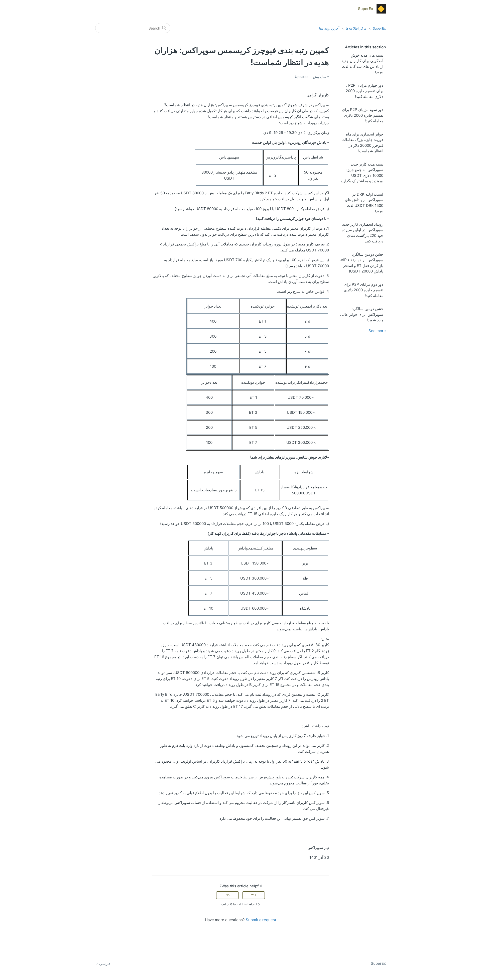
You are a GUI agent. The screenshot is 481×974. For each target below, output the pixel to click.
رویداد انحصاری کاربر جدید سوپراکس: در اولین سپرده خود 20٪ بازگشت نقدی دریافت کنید (362, 233)
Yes (253, 895)
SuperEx (379, 28)
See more (377, 330)
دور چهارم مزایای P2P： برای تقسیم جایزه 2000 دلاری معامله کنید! (363, 91)
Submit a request (261, 919)
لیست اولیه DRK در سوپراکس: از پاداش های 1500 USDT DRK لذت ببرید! (364, 203)
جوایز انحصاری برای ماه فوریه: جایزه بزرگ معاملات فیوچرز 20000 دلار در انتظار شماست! (362, 143)
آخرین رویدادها (329, 28)
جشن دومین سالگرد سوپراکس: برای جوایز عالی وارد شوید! (361, 314)
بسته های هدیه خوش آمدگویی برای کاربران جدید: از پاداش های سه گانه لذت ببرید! (361, 64)
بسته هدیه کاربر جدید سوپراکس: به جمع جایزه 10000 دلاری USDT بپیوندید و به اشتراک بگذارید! (361, 173)
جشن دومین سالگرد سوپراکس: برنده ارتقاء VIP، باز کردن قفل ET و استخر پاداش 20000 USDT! (361, 263)
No (227, 895)
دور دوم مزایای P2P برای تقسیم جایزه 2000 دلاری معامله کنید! (363, 290)
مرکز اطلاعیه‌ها (356, 28)
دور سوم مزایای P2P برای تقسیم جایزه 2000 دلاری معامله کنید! (362, 115)
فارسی (104, 963)
